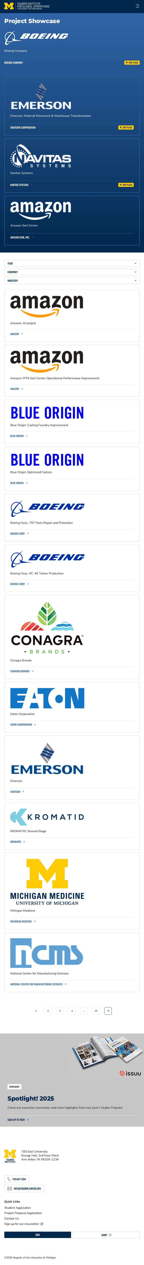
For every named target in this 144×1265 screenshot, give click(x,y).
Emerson (15, 791)
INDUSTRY (13, 281)
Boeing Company (13, 62)
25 (96, 1011)
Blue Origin (17, 436)
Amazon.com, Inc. (20, 237)
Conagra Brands (20, 671)
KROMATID (15, 841)
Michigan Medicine (21, 921)
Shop (104, 1235)
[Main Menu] (136, 6)
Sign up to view (16, 1119)
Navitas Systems (19, 185)
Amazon (14, 334)
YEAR (10, 263)
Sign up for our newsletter (21, 1224)
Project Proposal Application (23, 1213)
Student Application (17, 1208)
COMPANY (13, 272)
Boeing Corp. (17, 533)
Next (108, 1011)
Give (37, 1235)
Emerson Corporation (23, 127)
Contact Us (11, 1218)
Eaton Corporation (21, 724)
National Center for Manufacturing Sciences (36, 984)
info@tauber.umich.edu (27, 1188)
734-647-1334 (19, 1179)
